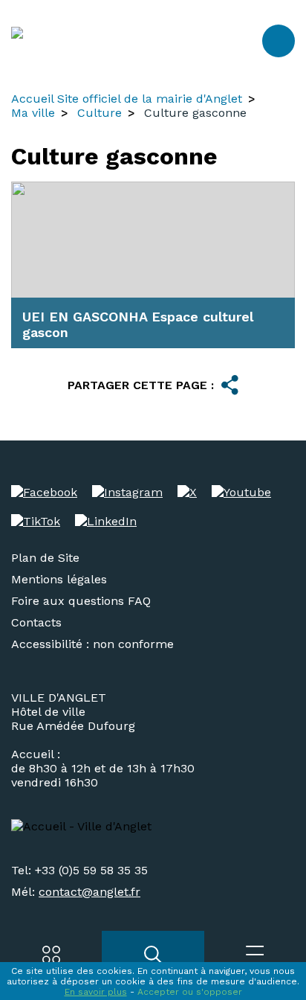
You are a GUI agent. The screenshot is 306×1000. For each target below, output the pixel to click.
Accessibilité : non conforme (92, 644)
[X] (187, 492)
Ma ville (33, 113)
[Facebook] (44, 492)
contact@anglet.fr (89, 892)
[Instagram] (127, 492)
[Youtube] (241, 492)
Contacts (36, 622)
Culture (99, 113)
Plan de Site (45, 558)
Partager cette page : (141, 385)
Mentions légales (59, 579)
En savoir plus (96, 992)
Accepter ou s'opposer (189, 992)
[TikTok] (35, 521)
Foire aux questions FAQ (81, 601)
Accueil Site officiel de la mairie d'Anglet (126, 99)
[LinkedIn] (106, 521)
